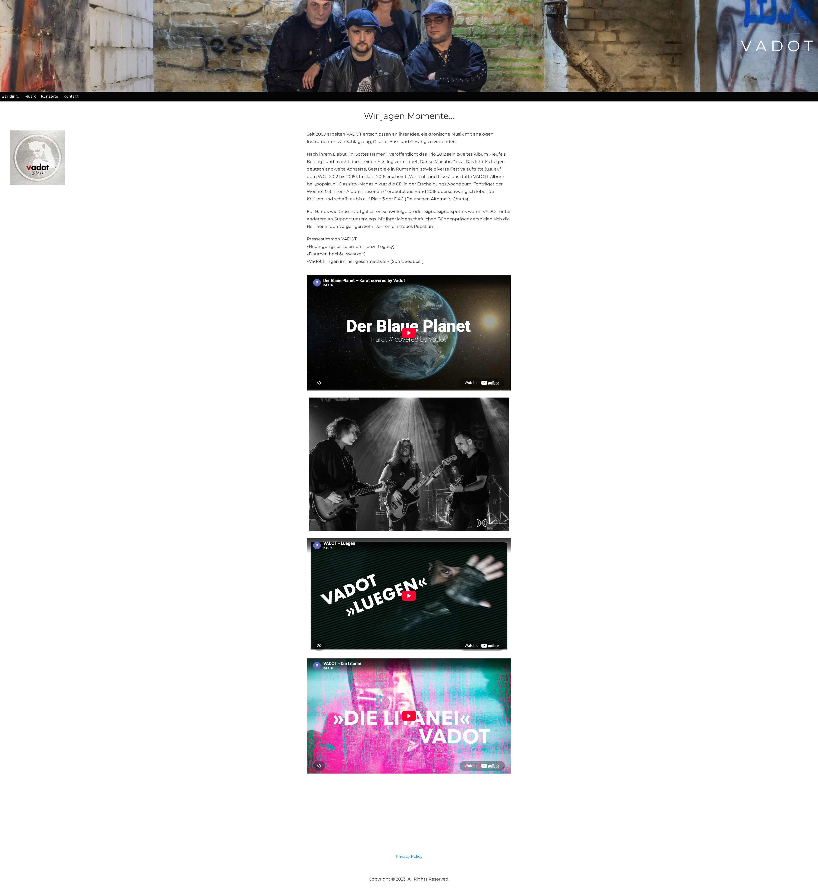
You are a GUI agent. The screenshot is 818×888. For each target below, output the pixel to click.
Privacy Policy (409, 856)
